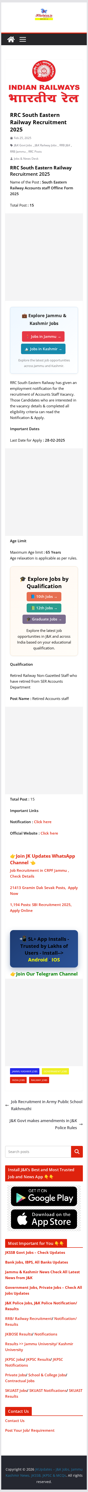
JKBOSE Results (18, 1334)
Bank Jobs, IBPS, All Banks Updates (36, 1262)
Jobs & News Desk (26, 159)
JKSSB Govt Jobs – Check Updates (35, 1252)
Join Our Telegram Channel (47, 974)
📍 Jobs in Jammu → (43, 336)
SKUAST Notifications (47, 1390)
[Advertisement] (44, 257)
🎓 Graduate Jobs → (44, 619)
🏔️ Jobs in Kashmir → (43, 348)
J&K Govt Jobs (23, 145)
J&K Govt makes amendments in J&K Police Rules (43, 1124)
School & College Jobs (47, 1374)
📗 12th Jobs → (44, 607)
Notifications (45, 1334)
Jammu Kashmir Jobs (24, 1071)
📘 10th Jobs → (44, 596)
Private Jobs (15, 1374)
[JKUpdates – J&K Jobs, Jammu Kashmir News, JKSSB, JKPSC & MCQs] (11, 39)
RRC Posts (35, 151)
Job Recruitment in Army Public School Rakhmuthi (46, 1105)
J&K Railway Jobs (46, 145)
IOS (56, 959)
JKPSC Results (38, 1359)
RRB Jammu (18, 151)
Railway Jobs (39, 1080)
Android (38, 959)
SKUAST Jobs (16, 1390)
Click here (43, 821)
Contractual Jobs (19, 1380)
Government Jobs (55, 1071)
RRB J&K (64, 145)
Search (77, 1151)
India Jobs (18, 1080)
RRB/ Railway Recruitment (28, 1318)
